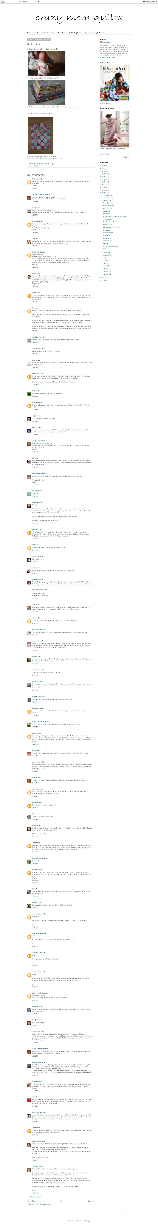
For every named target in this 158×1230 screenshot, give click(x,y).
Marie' (34, 292)
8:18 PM (35, 965)
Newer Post (31, 1201)
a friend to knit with (38, 1049)
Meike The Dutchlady (39, 722)
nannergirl (35, 681)
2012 (103, 182)
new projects (107, 238)
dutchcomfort (36, 337)
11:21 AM (35, 331)
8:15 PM (35, 927)
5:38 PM (35, 675)
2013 (103, 179)
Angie (34, 416)
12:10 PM (35, 396)
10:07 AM (35, 1160)
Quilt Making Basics (75, 33)
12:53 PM (35, 434)
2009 (103, 190)
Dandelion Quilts (37, 858)
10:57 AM (35, 201)
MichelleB (35, 491)
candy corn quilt (108, 224)
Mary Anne (36, 579)
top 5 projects (107, 208)
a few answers (107, 219)
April (105, 266)
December (107, 195)
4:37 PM (35, 663)
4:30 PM (35, 1075)
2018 (103, 166)
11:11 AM (35, 267)
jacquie (34, 777)
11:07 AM (35, 232)
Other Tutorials (61, 33)
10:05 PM (35, 715)
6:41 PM (35, 1193)
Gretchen (35, 502)
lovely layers (107, 235)
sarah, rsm (36, 556)
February (107, 271)
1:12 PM (35, 452)
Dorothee (35, 1006)
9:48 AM (34, 1121)
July (105, 258)
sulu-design (36, 789)
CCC (104, 249)
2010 (103, 187)
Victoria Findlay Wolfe (39, 194)
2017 (103, 168)
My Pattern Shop (100, 33)
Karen (34, 273)
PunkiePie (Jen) (37, 473)
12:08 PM (35, 384)
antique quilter (37, 441)
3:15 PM (35, 573)
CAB (34, 618)
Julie (34, 604)
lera (33, 308)
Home (29, 33)
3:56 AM (34, 1014)
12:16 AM (35, 1091)
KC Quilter (35, 1020)
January (106, 274)
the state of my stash (109, 222)
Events (36, 33)
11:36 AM (35, 354)
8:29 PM (35, 1000)
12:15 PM (35, 1056)
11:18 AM (35, 302)
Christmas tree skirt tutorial (111, 227)
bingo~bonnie (36, 1141)
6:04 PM (35, 852)
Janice (34, 843)
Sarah (34, 391)
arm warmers (107, 241)
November (107, 198)
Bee (33, 814)
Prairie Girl (35, 373)
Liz (33, 458)
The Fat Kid (36, 1166)
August (106, 255)
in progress (106, 230)
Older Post (91, 1201)
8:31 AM (34, 783)
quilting (34, 166)
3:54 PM (35, 635)
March (106, 268)
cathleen (35, 802)
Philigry (34, 427)
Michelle (35, 889)
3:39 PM (35, 623)
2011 (103, 185)
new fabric (106, 211)
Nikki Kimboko (37, 252)
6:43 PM (35, 690)
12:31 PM (35, 409)
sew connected (108, 233)
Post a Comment (35, 1197)
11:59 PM (35, 863)
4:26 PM (35, 650)
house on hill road (38, 993)
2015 (103, 174)
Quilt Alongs (88, 33)
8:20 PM (35, 987)
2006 (103, 280)
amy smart (36, 641)
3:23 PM (35, 612)
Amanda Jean (37, 914)
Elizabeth (35, 529)
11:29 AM (35, 342)
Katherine (35, 708)
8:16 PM (35, 946)
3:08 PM (35, 561)
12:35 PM (35, 819)
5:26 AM (34, 1106)
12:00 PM (35, 367)
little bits (105, 243)
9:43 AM (34, 796)
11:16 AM (35, 807)
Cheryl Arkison (37, 1112)
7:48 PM (35, 702)
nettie (34, 545)
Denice (34, 656)
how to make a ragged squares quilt (114, 216)
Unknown (35, 179)
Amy (34, 360)
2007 (103, 277)
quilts (38, 166)
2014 (103, 176)
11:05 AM (35, 215)
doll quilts (106, 214)
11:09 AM (35, 246)
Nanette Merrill (37, 697)
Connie (34, 208)
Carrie (34, 825)
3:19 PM (35, 1135)
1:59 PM (35, 896)
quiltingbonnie (37, 1062)
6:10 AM (34, 771)
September (107, 252)
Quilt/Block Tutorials (47, 33)
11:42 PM (35, 744)
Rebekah (35, 902)
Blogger (87, 1221)
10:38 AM (35, 188)
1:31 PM (35, 484)
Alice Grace (36, 1097)
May (105, 263)
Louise (34, 750)
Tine (33, 238)
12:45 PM (35, 421)
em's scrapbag (37, 629)
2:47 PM (35, 550)
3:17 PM (35, 598)
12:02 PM (35, 1042)
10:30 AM (35, 1025)
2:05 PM (35, 523)
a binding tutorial (108, 205)
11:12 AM (35, 286)
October (106, 200)
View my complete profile (108, 57)
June (105, 260)
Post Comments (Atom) (43, 1204)
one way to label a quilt (110, 246)
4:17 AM (34, 756)
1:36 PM (35, 496)
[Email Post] (53, 163)
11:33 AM (35, 883)
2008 (103, 193)
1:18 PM (35, 467)
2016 (103, 171)
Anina (34, 568)
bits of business (108, 203)
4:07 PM (35, 836)
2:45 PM (35, 539)
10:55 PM (35, 727)
